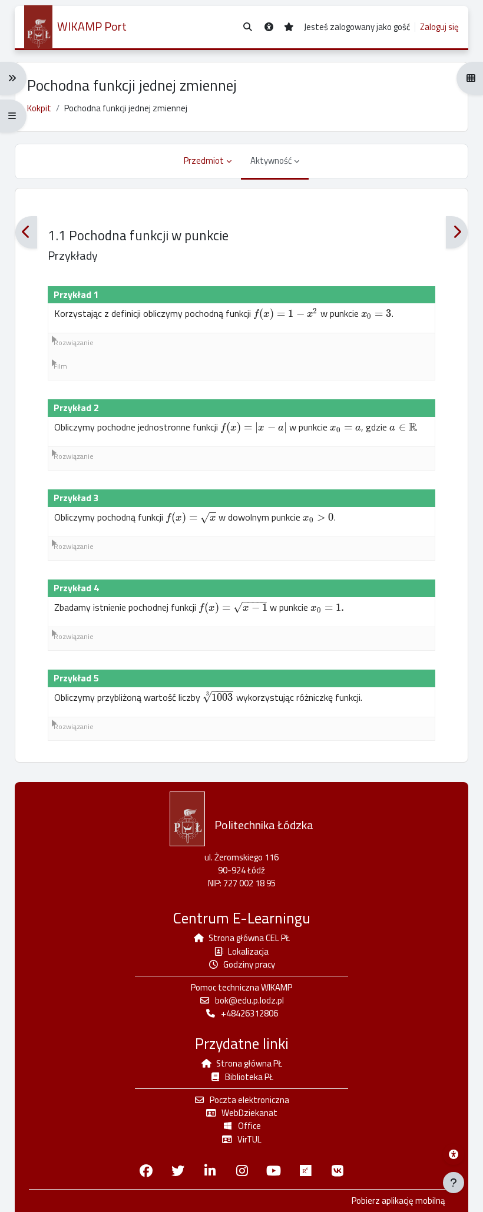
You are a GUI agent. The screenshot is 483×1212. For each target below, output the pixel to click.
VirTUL (249, 1139)
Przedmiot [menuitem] (204, 160)
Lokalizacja (248, 951)
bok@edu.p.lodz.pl (249, 1000)
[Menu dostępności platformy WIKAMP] (453, 1154)
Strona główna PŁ (249, 1063)
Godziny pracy (249, 964)
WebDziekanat (249, 1113)
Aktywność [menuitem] (271, 160)
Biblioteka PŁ (249, 1077)
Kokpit (39, 108)
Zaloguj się (439, 27)
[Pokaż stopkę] (453, 1182)
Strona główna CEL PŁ (249, 938)
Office (249, 1125)
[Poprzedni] (26, 232)
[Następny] (457, 232)
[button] (248, 27)
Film (60, 366)
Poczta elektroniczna (249, 1100)
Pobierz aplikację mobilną (398, 1200)
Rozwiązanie (74, 342)
